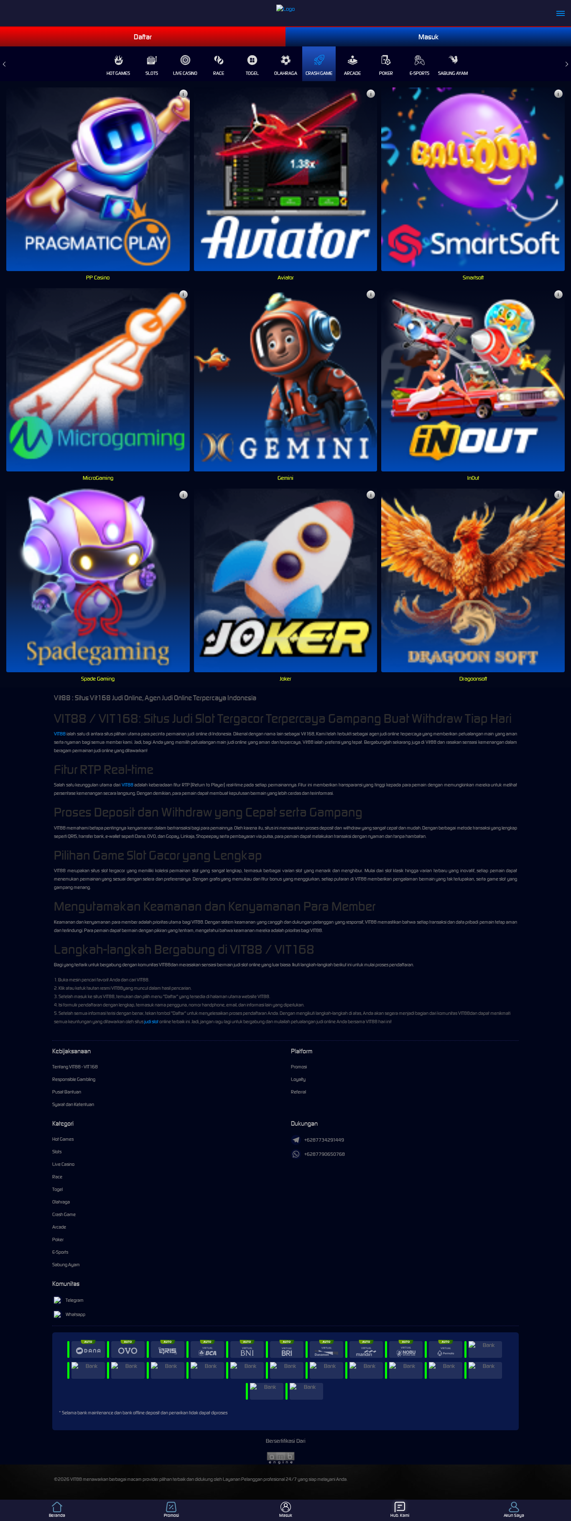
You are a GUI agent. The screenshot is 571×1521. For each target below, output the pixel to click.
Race (218, 73)
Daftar (143, 36)
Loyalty (298, 1079)
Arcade (352, 73)
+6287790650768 (324, 1154)
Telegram (75, 1300)
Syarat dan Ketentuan (73, 1104)
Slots (151, 73)
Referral (298, 1092)
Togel (252, 73)
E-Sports (419, 73)
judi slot (151, 1021)
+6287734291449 (324, 1140)
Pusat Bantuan (66, 1092)
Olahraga (285, 73)
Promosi (299, 1067)
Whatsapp (75, 1314)
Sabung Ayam (453, 73)
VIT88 (60, 734)
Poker (386, 73)
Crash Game (319, 73)
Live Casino (185, 73)
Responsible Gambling (73, 1079)
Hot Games (118, 73)
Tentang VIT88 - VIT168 (75, 1067)
